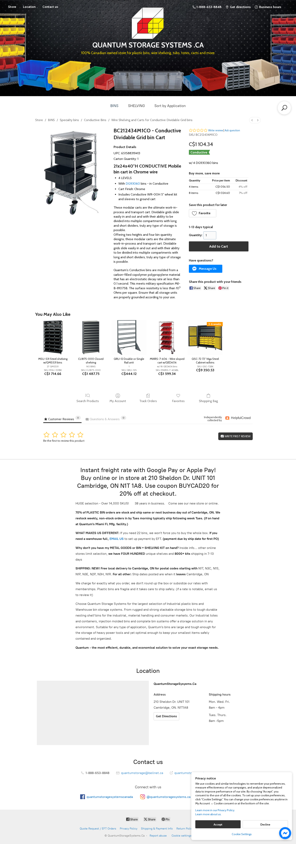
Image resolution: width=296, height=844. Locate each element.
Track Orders (148, 401)
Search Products (88, 401)
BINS (114, 106)
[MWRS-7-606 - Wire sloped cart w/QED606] (167, 337)
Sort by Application (170, 106)
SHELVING (136, 106)
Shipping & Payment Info (157, 828)
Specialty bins (69, 120)
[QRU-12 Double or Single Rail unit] (129, 337)
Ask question (232, 130)
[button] (202, 213)
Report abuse (158, 835)
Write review (215, 130)
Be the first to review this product (63, 441)
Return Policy (185, 828)
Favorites (178, 401)
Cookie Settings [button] (242, 834)
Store (12, 7)
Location (29, 7)
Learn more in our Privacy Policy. (215, 810)
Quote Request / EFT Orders (98, 828)
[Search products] (284, 107)
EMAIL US (116, 539)
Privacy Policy (128, 828)
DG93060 (133, 183)
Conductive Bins (95, 120)
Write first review (237, 436)
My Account (118, 401)
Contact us (50, 7)
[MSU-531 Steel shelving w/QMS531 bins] (52, 337)
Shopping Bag (208, 401)
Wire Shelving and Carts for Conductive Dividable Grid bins (152, 120)
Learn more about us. (208, 814)
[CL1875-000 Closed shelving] (90, 337)
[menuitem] (252, 120)
